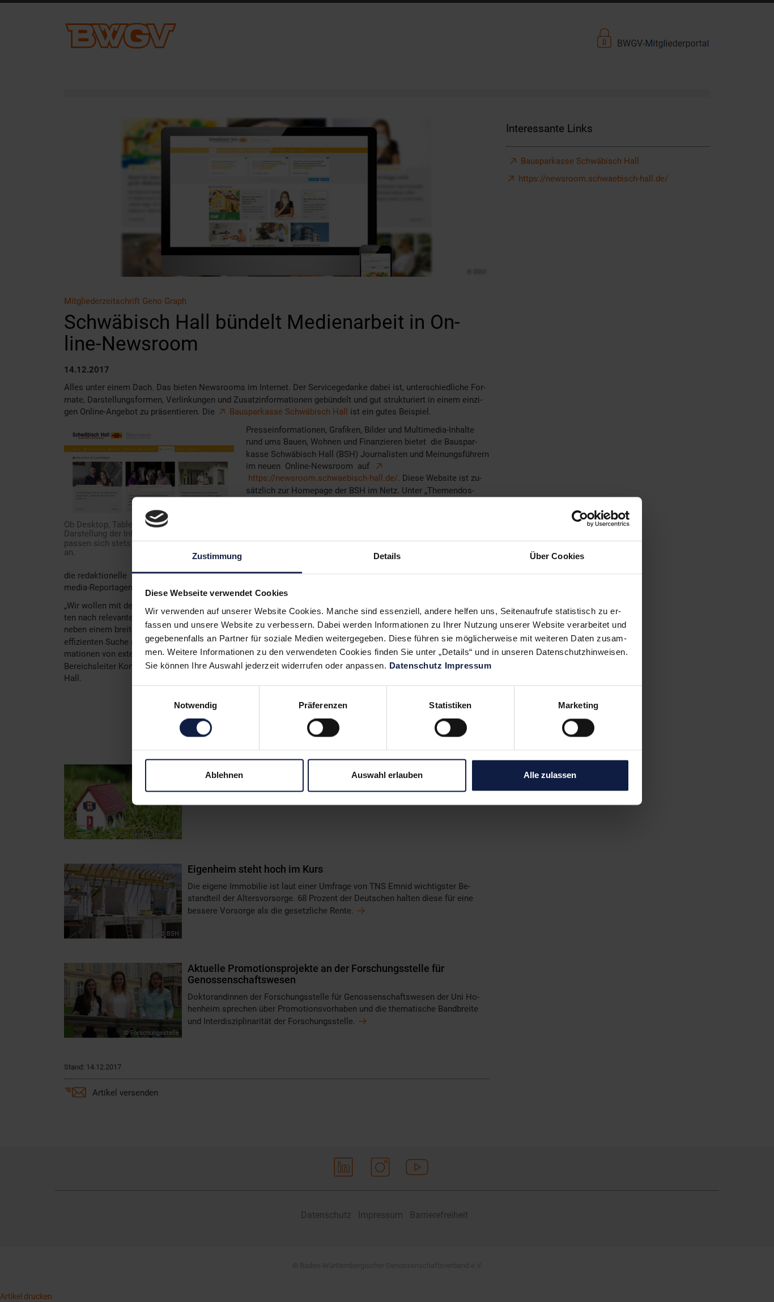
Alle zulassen (550, 775)
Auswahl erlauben (387, 775)
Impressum (468, 665)
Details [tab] (387, 556)
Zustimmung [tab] (217, 556)
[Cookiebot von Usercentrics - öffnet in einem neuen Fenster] (580, 518)
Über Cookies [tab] (557, 556)
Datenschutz (416, 665)
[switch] (323, 728)
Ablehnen (224, 775)
